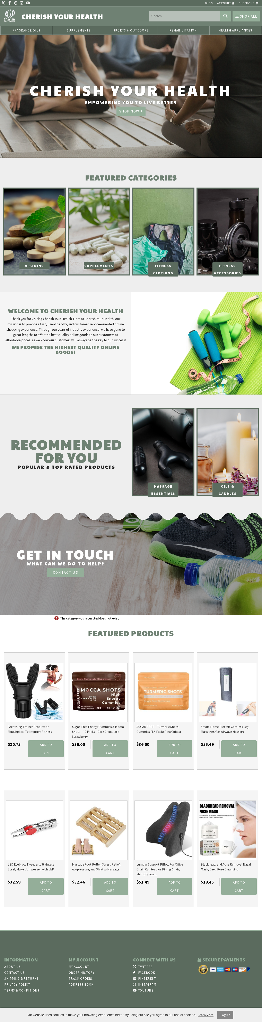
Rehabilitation (183, 30)
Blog (209, 3)
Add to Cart (46, 749)
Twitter (144, 967)
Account (224, 3)
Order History (82, 973)
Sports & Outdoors (131, 30)
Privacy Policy (17, 984)
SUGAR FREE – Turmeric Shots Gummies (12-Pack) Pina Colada (159, 729)
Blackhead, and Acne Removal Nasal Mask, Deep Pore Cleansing (226, 866)
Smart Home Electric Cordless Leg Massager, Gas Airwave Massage (225, 729)
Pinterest (146, 978)
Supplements (79, 30)
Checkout (247, 3)
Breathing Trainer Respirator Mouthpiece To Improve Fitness (30, 729)
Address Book (81, 984)
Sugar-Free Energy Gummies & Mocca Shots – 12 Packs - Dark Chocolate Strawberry (98, 732)
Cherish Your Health (62, 16)
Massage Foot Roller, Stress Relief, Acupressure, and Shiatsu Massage (96, 866)
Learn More (205, 1015)
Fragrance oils (27, 30)
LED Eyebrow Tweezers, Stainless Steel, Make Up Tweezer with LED (31, 866)
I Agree (225, 1015)
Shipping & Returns (21, 978)
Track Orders (81, 978)
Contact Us (65, 572)
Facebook (146, 973)
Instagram (146, 984)
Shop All (248, 16)
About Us (12, 967)
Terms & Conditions (21, 990)
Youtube (145, 990)
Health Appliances (235, 30)
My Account (79, 967)
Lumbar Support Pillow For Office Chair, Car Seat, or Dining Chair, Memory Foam (160, 869)
